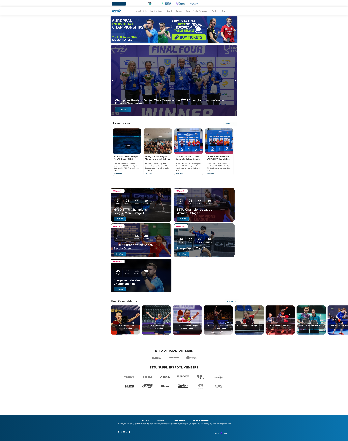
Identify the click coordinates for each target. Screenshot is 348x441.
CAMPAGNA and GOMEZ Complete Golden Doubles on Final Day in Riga (188, 159)
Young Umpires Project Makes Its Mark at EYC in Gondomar (157, 159)
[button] (112, 81)
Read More (118, 173)
